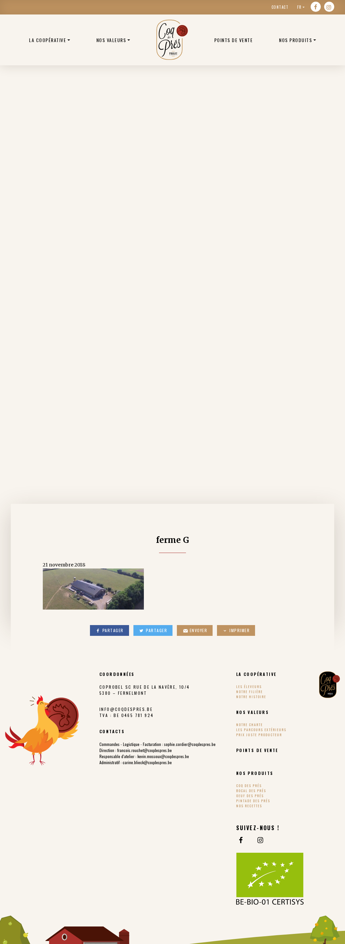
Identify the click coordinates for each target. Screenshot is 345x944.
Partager (112, 630)
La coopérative (47, 39)
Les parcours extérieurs (261, 729)
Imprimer (239, 630)
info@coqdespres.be (126, 709)
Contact (280, 7)
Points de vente (233, 39)
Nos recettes (249, 805)
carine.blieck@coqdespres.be (147, 762)
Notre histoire (251, 696)
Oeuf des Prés (250, 795)
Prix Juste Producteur (259, 734)
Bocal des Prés (251, 790)
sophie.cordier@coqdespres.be (190, 744)
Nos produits (295, 39)
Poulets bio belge (172, 40)
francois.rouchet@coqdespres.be (144, 750)
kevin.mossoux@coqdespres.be (163, 756)
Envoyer (197, 630)
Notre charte (249, 724)
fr (299, 7)
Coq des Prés (249, 785)
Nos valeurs (111, 39)
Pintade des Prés (253, 800)
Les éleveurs (249, 686)
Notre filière (249, 691)
